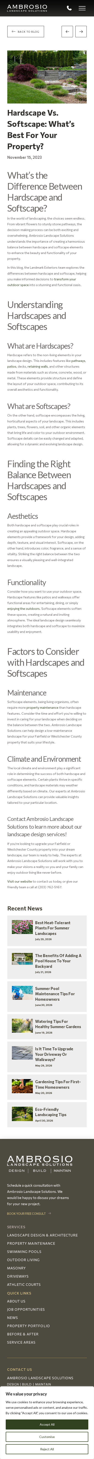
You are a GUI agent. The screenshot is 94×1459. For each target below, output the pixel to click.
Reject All (47, 1449)
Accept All (47, 1424)
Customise (47, 1437)
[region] (47, 1422)
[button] (82, 8)
